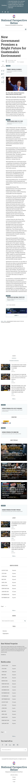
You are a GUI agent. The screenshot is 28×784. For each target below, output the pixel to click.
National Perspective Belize (14, 22)
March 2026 (4, 585)
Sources (5, 631)
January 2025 (5, 723)
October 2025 (5, 696)
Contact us (3, 654)
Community (5, 463)
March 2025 (4, 717)
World (13, 61)
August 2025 (5, 702)
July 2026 (4, 573)
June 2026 (4, 576)
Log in (8, 304)
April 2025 (4, 714)
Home (2, 321)
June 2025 (4, 708)
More (13, 398)
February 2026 (5, 588)
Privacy (14, 777)
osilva (3, 61)
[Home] (14, 16)
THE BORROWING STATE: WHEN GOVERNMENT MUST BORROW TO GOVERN (18, 366)
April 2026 (4, 582)
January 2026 (5, 591)
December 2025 (5, 594)
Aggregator (6, 633)
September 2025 (6, 699)
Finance (4, 444)
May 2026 (4, 579)
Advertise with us (14, 774)
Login (14, 781)
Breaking (4, 5)
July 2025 (4, 705)
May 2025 (4, 711)
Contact (16, 315)
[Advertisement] (14, 339)
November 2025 (5, 597)
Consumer (4, 482)
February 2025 (5, 720)
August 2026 (5, 570)
